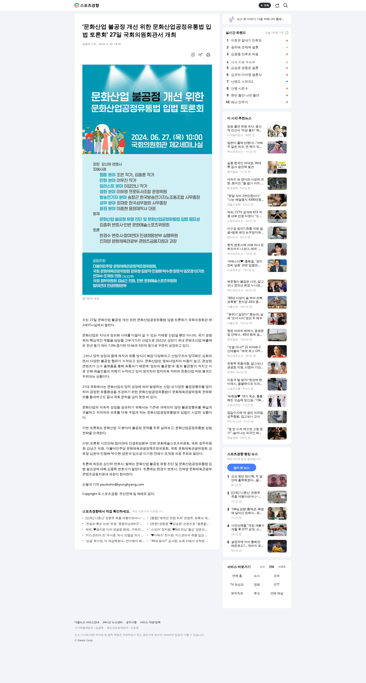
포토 (277, 576)
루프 (257, 593)
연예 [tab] (271, 566)
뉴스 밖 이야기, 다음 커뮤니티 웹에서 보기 (264, 19)
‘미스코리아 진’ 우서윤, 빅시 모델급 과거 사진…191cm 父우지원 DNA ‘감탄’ (115, 535)
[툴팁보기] (286, 33)
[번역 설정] (193, 55)
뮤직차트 (237, 593)
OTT (277, 584)
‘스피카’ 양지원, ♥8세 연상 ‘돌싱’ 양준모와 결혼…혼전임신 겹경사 (180, 529)
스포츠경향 (89, 5)
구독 (266, 5)
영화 (257, 584)
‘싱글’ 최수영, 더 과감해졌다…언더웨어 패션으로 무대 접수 (115, 541)
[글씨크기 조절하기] (200, 55)
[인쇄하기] (208, 55)
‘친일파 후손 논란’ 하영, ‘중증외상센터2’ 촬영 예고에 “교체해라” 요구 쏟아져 (115, 524)
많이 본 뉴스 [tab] (242, 468)
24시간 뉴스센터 (113, 622)
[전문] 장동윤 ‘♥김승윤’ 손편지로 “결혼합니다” (180, 524)
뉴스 (257, 576)
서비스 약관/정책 (150, 622)
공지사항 (131, 622)
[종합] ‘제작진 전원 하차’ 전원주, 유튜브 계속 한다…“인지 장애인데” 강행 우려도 (180, 518)
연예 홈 (237, 576)
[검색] (286, 5)
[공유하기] (277, 5)
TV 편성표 (237, 584)
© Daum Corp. (84, 640)
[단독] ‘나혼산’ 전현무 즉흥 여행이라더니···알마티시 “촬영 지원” (115, 518)
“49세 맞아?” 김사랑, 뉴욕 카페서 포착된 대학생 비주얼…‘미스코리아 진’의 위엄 (180, 541)
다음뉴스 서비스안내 (87, 622)
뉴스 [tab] (262, 566)
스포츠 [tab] (282, 566)
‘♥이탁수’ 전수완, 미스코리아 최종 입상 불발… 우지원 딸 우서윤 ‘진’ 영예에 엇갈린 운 (180, 535)
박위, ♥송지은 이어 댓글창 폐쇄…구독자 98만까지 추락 (115, 529)
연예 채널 (276, 593)
